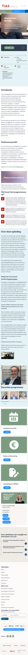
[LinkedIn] (8, 636)
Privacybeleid (23, 645)
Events (2, 604)
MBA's (2, 569)
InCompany (3, 583)
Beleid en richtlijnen (5, 596)
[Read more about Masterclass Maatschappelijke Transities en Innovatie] (14, 542)
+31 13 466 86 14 (5, 512)
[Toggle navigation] (23, 47)
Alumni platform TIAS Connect (7, 591)
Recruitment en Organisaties (7, 607)
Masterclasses (19, 167)
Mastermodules (4, 575)
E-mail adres (4, 615)
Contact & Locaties (5, 599)
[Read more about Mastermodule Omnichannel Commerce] (14, 554)
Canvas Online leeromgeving (7, 594)
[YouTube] (13, 636)
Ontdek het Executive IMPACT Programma (11, 342)
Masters (3, 572)
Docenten (3, 602)
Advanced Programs (5, 577)
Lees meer (7, 432)
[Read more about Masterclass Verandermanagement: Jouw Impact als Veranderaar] (14, 548)
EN (24, 5)
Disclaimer (16, 645)
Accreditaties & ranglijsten (7, 588)
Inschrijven (4, 618)
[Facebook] (10, 636)
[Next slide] (6, 403)
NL (22, 5)
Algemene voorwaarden (7, 645)
